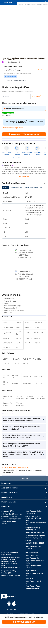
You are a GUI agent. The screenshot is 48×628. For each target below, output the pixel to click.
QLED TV (16, 363)
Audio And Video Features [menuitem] (33, 187)
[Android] (9, 603)
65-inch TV (38, 377)
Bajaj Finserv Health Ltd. (33, 582)
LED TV (5, 359)
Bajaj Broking (31, 578)
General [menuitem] (5, 187)
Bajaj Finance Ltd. (32, 558)
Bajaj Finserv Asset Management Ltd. (33, 587)
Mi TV (5, 323)
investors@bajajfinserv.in (11, 567)
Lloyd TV (19, 327)
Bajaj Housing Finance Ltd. (34, 574)
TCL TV (27, 343)
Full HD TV (27, 359)
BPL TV (18, 338)
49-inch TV (16, 383)
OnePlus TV (38, 323)
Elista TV (6, 338)
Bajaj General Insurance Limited (35, 562)
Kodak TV (27, 327)
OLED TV (6, 363)
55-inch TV (38, 383)
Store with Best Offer (8, 113)
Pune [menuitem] (5, 2)
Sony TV (19, 323)
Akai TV (27, 333)
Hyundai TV (7, 333)
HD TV (25, 363)
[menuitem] (8, 2)
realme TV (37, 327)
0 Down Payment (10, 76)
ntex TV (37, 343)
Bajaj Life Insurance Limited (33, 567)
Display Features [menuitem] (16, 187)
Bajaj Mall (12, 467)
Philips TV (28, 338)
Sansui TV (6, 347)
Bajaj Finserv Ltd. (32, 555)
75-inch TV (27, 377)
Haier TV (37, 338)
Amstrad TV (38, 333)
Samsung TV (7, 343)
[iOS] (14, 603)
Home (4, 467)
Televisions (22, 467)
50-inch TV (27, 383)
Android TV (37, 359)
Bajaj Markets (31, 571)
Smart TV (16, 359)
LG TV (26, 323)
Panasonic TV (8, 327)
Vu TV (18, 343)
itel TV (18, 347)
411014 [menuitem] (9, 2)
